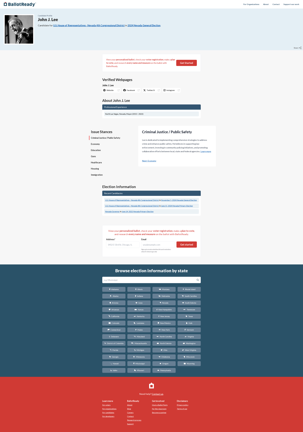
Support (130, 424)
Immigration (97, 174)
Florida (114, 350)
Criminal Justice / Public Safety (105, 138)
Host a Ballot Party (160, 405)
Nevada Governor (112, 211)
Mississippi (139, 363)
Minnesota (139, 357)
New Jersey (164, 316)
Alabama (114, 289)
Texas (189, 316)
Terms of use (182, 409)
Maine (139, 330)
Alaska (113, 296)
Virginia (189, 336)
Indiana (139, 296)
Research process (134, 420)
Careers (130, 412)
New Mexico (164, 323)
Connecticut (113, 330)
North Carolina (164, 336)
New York (164, 330)
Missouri (139, 370)
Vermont (189, 330)
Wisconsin (189, 357)
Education (96, 150)
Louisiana (139, 323)
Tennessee (189, 309)
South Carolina (189, 296)
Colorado (114, 323)
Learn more (206, 151)
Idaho (114, 370)
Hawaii (114, 363)
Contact (276, 4)
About (266, 4)
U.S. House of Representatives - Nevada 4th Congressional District (89, 25)
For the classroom (159, 409)
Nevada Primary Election (177, 206)
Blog (129, 409)
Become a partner (159, 412)
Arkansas (114, 309)
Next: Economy (149, 161)
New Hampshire (164, 309)
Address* (110, 239)
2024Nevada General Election (144, 25)
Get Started (186, 62)
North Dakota (164, 343)
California (114, 316)
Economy (95, 144)
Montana (164, 289)
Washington (189, 343)
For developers (108, 416)
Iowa (139, 303)
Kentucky (139, 316)
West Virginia (189, 350)
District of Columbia (113, 343)
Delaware (114, 336)
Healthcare (96, 162)
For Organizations (251, 4)
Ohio (164, 350)
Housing (95, 168)
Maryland (139, 336)
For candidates (108, 412)
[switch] (298, 47)
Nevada (164, 303)
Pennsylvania (164, 370)
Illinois (139, 289)
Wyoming (189, 363)
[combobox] (122, 244)
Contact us (157, 393)
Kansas (139, 309)
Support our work (291, 4)
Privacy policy (182, 405)
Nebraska (164, 296)
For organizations (109, 409)
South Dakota (189, 303)
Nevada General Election (179, 200)
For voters (106, 405)
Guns (93, 156)
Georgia (113, 357)
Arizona (113, 303)
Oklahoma (164, 357)
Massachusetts (139, 343)
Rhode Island (189, 289)
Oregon (164, 363)
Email (143, 239)
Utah (189, 323)
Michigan (139, 350)
